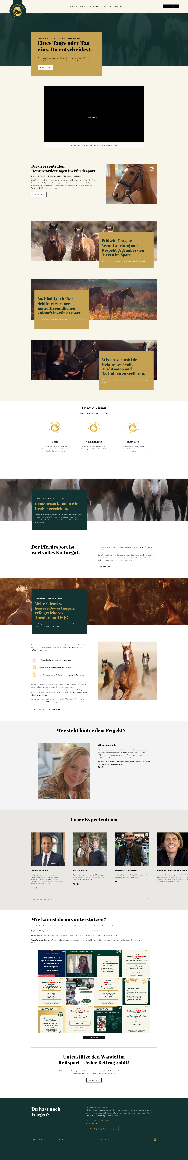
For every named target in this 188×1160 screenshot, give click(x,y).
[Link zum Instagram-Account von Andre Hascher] (36, 888)
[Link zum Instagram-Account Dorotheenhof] (78, 884)
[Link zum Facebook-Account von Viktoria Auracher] (99, 767)
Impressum (116, 1139)
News (104, 6)
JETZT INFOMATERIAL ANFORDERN (47, 709)
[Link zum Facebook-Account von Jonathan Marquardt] (116, 881)
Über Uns (83, 6)
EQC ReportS (94, 6)
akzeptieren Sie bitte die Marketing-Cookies (103, 145)
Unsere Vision (71, 6)
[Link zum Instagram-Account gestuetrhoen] (119, 881)
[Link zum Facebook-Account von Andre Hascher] (32, 888)
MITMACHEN (45, 67)
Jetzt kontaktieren (170, 6)
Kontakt (118, 6)
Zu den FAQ (93, 1123)
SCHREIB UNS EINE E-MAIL (102, 1128)
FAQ (110, 6)
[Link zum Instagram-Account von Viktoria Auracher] (102, 767)
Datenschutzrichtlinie (105, 1139)
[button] (148, 898)
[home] (27, 6)
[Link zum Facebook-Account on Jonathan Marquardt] (74, 884)
